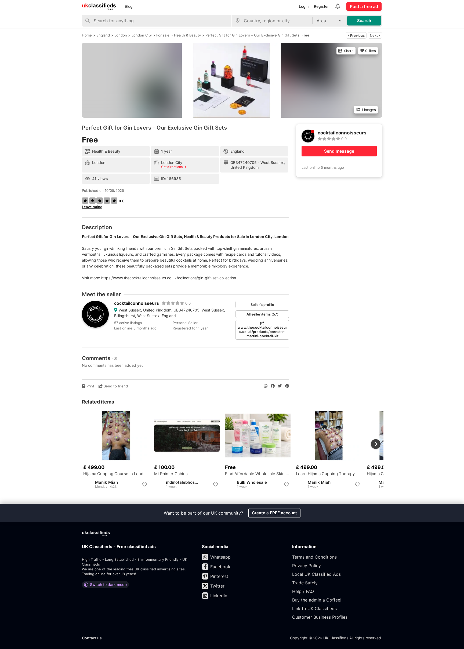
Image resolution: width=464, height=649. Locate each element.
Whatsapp (220, 557)
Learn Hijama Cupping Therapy (325, 473)
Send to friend (115, 386)
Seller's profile (262, 304)
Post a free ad (364, 6)
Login (304, 6)
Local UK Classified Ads (316, 574)
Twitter (217, 586)
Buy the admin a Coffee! (316, 600)
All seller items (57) (262, 314)
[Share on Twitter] (280, 386)
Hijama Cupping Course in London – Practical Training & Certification (116, 473)
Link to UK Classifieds (314, 608)
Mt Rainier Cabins (171, 473)
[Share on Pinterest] (287, 386)
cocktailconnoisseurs (136, 303)
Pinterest (219, 576)
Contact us (92, 638)
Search (364, 20)
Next (374, 35)
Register (321, 6)
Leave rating (92, 207)
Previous (357, 35)
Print (89, 386)
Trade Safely (305, 582)
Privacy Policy (306, 565)
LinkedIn (218, 595)
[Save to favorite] (144, 484)
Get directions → (173, 167)
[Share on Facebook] (273, 386)
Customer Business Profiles (319, 617)
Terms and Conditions (314, 557)
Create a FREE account (274, 512)
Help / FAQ (303, 591)
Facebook (220, 566)
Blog (129, 6)
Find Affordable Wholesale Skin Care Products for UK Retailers (258, 473)
